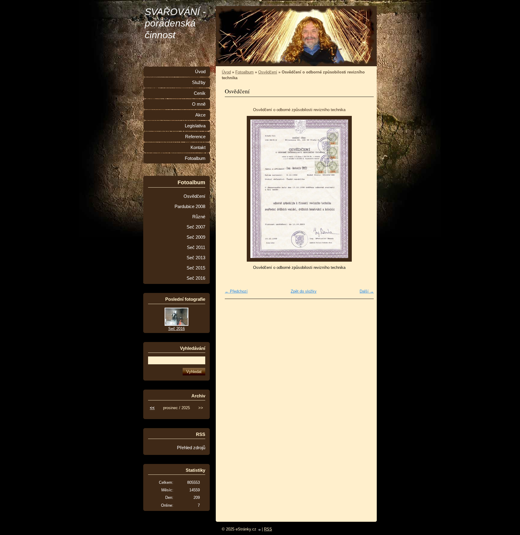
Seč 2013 (196, 257)
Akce (200, 115)
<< (152, 408)
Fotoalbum (244, 72)
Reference (195, 136)
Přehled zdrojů (191, 447)
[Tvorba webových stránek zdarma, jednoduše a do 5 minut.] (260, 529)
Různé (198, 216)
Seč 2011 (196, 247)
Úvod (226, 72)
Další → (367, 291)
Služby (199, 82)
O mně (199, 104)
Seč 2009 (196, 237)
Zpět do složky (304, 291)
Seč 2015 (196, 268)
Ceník (200, 93)
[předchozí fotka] (234, 189)
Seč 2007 (196, 227)
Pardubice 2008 (190, 206)
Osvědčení (267, 72)
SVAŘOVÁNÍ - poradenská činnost (175, 23)
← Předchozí (236, 291)
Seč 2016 (196, 278)
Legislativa (195, 125)
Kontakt (198, 147)
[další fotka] (364, 189)
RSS (268, 529)
